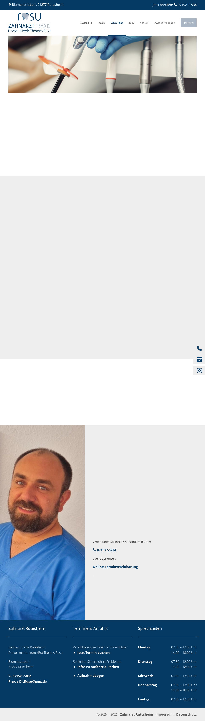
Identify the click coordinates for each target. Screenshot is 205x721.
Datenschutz (186, 714)
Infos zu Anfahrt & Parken (98, 667)
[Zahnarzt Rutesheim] (39, 23)
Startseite (86, 22)
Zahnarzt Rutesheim (137, 714)
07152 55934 (187, 5)
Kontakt (144, 22)
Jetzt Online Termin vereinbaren (121, 585)
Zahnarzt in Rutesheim (26, 252)
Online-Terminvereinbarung (115, 567)
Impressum (165, 714)
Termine (189, 22)
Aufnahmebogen (165, 22)
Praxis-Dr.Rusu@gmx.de (27, 681)
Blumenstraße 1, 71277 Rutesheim (38, 4)
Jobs (131, 22)
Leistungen (117, 22)
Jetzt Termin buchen (93, 652)
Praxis (101, 22)
